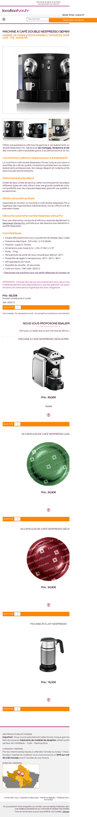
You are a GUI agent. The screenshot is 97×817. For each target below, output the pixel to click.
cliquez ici (67, 812)
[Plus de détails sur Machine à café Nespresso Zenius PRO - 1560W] (48, 390)
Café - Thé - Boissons (15, 38)
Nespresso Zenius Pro (14, 223)
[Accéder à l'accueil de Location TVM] (16, 11)
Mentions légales (47, 798)
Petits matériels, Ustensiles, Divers (49, 35)
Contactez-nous (11, 798)
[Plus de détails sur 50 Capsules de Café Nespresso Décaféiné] (48, 580)
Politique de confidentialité (68, 798)
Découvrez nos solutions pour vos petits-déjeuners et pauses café (37, 272)
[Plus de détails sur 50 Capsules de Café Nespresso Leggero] (48, 485)
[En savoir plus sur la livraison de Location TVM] (21, 787)
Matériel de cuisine (14, 35)
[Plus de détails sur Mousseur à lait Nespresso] (48, 675)
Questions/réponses (29, 798)
